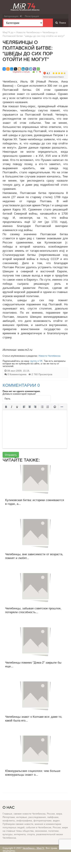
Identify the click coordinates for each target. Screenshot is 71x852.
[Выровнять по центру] (29, 407)
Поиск (62, 22)
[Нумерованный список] (47, 407)
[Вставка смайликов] (54, 407)
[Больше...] (61, 407)
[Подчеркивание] (17, 407)
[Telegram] (30, 68)
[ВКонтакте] (4, 68)
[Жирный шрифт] (6, 407)
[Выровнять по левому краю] (24, 407)
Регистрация (32, 16)
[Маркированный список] (42, 407)
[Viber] (34, 68)
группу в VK (36, 361)
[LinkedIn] (23, 68)
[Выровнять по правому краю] (35, 407)
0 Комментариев (17, 374)
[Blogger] (19, 68)
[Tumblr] (26, 68)
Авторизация (12, 16)
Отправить (11, 454)
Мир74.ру (8, 32)
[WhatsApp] (38, 68)
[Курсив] (11, 407)
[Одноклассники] (7, 68)
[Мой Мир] (11, 68)
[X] (15, 68)
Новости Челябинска (28, 32)
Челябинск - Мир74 (33, 848)
